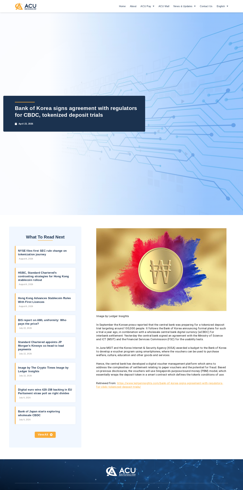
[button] (45, 435)
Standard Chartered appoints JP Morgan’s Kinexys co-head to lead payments (41, 346)
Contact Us (206, 6)
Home (122, 6)
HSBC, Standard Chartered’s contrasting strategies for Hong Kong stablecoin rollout (43, 276)
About (133, 6)
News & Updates (182, 6)
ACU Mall (164, 6)
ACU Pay (146, 6)
